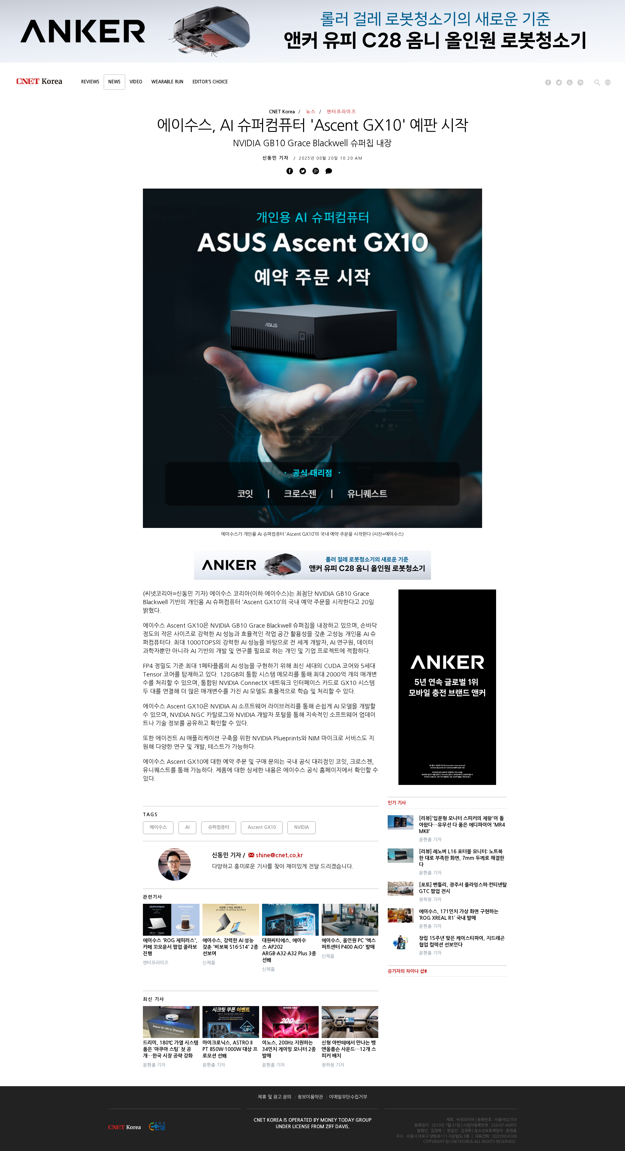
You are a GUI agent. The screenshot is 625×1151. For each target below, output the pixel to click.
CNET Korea (282, 111)
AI (187, 827)
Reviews (90, 82)
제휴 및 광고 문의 (274, 1097)
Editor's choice (210, 82)
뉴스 (311, 111)
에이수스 (158, 827)
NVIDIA (301, 827)
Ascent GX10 (262, 827)
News (114, 82)
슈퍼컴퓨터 (218, 827)
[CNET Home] (42, 82)
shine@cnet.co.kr (279, 855)
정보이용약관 (310, 1097)
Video (136, 82)
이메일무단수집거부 (348, 1097)
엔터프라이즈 (341, 111)
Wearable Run (167, 82)
